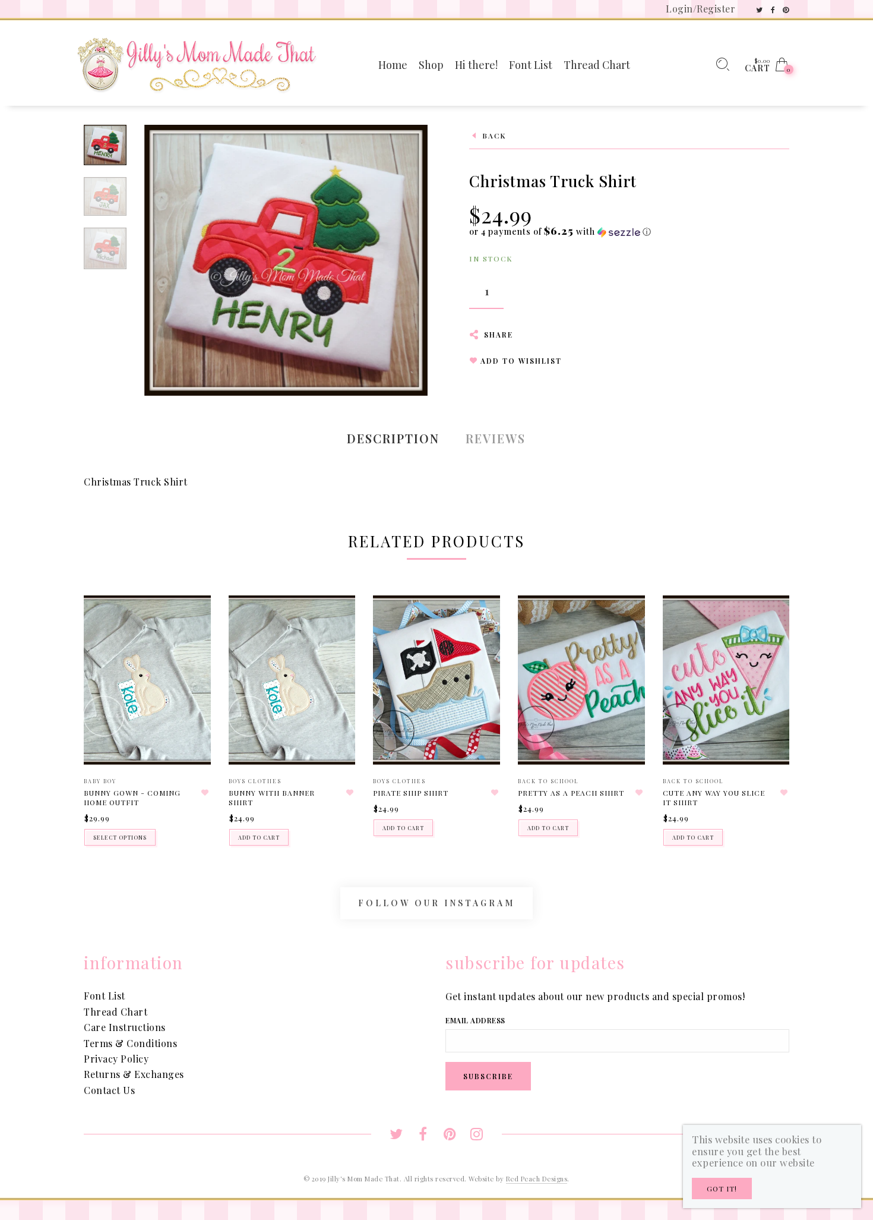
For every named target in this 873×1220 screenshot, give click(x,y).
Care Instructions (125, 1027)
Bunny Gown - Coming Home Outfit (132, 798)
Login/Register (700, 8)
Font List (104, 995)
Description (393, 438)
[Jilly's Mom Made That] (196, 63)
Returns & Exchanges (134, 1074)
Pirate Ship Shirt (410, 792)
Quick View (190, 621)
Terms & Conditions (130, 1043)
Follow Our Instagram (436, 903)
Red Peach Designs (537, 1178)
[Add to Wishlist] (205, 792)
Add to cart (259, 837)
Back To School (548, 780)
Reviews (496, 438)
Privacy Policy (116, 1058)
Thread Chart (115, 1011)
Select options (120, 837)
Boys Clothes (255, 780)
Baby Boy (100, 780)
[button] (560, 231)
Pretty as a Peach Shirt (571, 792)
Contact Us (109, 1090)
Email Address (475, 1020)
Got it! (722, 1188)
